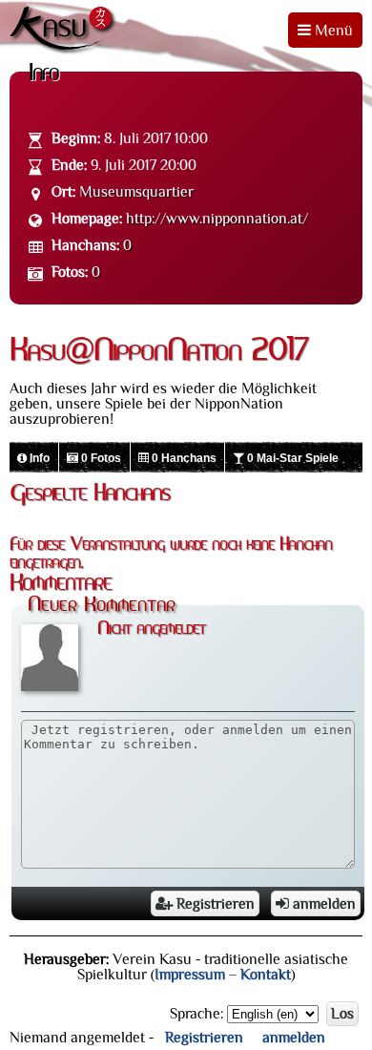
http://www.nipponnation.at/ (217, 218)
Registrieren (214, 904)
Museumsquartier (136, 192)
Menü (332, 30)
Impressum (190, 974)
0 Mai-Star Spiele (291, 458)
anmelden (322, 904)
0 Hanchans (183, 458)
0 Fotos (99, 458)
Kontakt (265, 974)
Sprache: (196, 1013)
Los (342, 1013)
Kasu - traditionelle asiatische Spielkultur (64, 30)
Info (38, 458)
